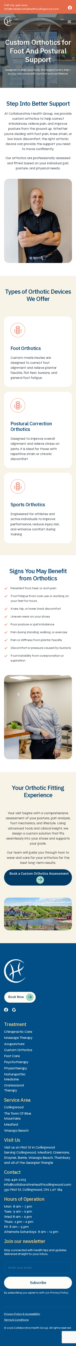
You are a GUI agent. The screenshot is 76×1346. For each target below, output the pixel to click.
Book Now (16, 997)
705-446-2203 (15, 1179)
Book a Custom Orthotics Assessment (39, 873)
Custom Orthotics (18, 1050)
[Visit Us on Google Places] (14, 1010)
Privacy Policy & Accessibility (22, 1314)
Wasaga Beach (16, 1130)
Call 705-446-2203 (15, 5)
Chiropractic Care (18, 1031)
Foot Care (12, 1056)
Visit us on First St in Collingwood (29, 1147)
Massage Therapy (18, 1037)
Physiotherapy (15, 1068)
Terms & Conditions (16, 1319)
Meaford (11, 1124)
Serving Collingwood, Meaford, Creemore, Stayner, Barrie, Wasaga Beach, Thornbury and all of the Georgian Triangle (37, 1157)
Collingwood (14, 1107)
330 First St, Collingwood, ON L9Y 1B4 (33, 1189)
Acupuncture (14, 1044)
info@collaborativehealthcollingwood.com (31, 9)
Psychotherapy (16, 1062)
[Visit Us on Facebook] (6, 1010)
